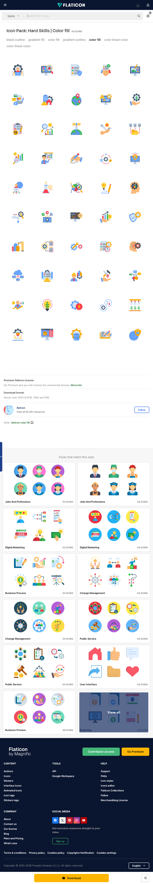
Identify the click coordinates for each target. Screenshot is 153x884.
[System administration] (18, 70)
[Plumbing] (18, 217)
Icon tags (9, 795)
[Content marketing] (18, 100)
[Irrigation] (135, 305)
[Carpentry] (106, 276)
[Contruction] (47, 276)
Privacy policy (37, 852)
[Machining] (18, 335)
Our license (10, 828)
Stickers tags (11, 800)
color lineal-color (116, 40)
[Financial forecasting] (47, 129)
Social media (61, 811)
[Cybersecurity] (135, 158)
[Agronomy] (47, 305)
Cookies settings (106, 852)
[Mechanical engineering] (76, 246)
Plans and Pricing (13, 838)
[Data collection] (135, 129)
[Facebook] (55, 820)
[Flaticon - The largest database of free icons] (71, 5)
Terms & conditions (15, 852)
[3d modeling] (47, 335)
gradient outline (74, 40)
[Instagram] (77, 820)
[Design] (106, 188)
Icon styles (107, 780)
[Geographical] (76, 100)
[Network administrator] (18, 188)
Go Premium (135, 751)
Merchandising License (114, 800)
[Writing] (76, 158)
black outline (16, 40)
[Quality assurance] (135, 217)
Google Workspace (63, 776)
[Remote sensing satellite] (76, 129)
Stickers (8, 780)
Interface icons (12, 785)
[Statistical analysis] (76, 188)
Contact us (10, 823)
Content (10, 763)
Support (105, 771)
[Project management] (106, 246)
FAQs (104, 776)
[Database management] (76, 335)
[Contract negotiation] (106, 70)
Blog (6, 833)
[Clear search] (131, 16)
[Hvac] (106, 158)
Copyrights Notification (80, 852)
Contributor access (101, 751)
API (54, 771)
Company (10, 811)
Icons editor (108, 785)
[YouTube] (84, 820)
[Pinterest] (69, 820)
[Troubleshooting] (106, 100)
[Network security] (135, 335)
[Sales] (106, 217)
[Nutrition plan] (18, 129)
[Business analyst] (47, 158)
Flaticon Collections (112, 790)
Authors (8, 771)
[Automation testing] (47, 246)
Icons (7, 776)
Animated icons (13, 790)
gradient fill (36, 40)
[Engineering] (18, 246)
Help (104, 763)
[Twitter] (62, 820)
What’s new (10, 843)
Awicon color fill (20, 422)
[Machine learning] (135, 246)
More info (76, 385)
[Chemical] (47, 188)
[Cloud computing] (18, 276)
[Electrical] (76, 305)
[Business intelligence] (135, 188)
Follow (104, 795)
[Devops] (106, 305)
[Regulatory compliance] (76, 70)
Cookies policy (55, 852)
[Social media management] (47, 217)
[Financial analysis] (18, 158)
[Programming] (76, 217)
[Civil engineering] (47, 100)
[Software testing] (47, 70)
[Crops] (135, 100)
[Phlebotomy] (106, 129)
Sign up (60, 841)
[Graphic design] (135, 70)
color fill (53, 40)
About (7, 819)
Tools (56, 763)
